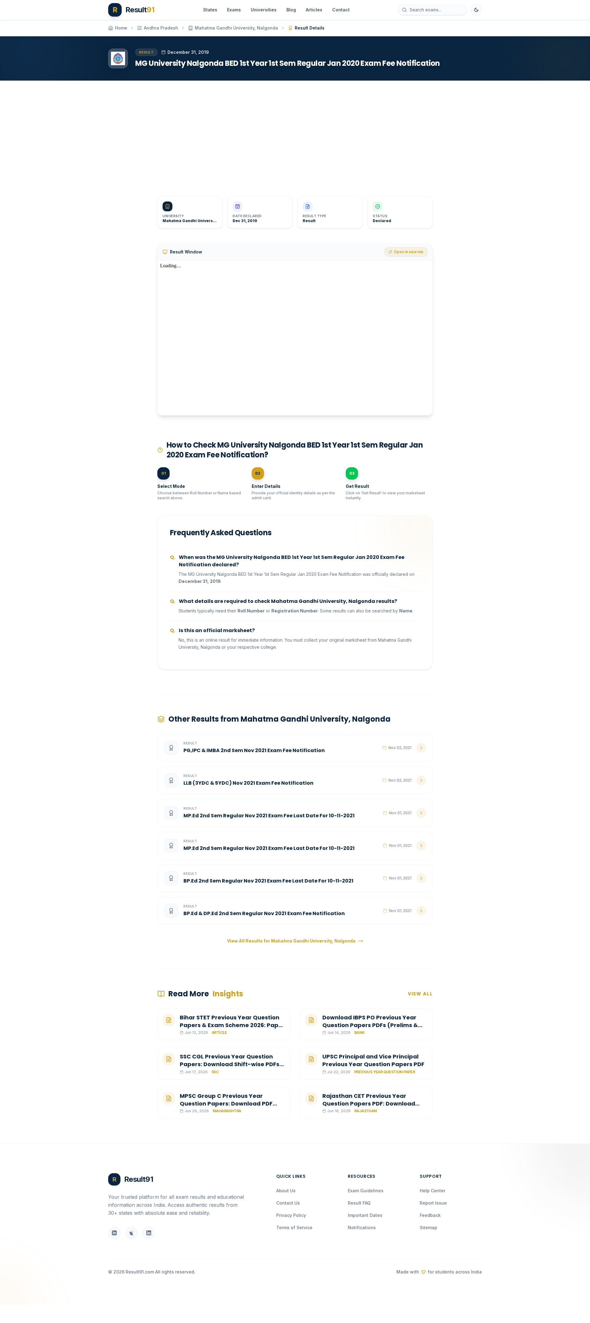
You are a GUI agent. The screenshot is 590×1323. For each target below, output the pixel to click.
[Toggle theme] (476, 9)
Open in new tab (408, 251)
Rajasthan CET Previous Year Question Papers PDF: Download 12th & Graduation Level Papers (368, 1103)
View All (420, 993)
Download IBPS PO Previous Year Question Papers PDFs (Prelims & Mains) (370, 1025)
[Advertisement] (292, 133)
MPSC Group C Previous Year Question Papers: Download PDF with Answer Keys (226, 1103)
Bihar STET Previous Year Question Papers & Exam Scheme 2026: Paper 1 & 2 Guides (232, 1025)
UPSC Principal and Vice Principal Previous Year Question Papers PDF (373, 1060)
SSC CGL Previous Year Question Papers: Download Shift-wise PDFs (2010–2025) (229, 1064)
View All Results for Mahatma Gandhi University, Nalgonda (291, 940)
